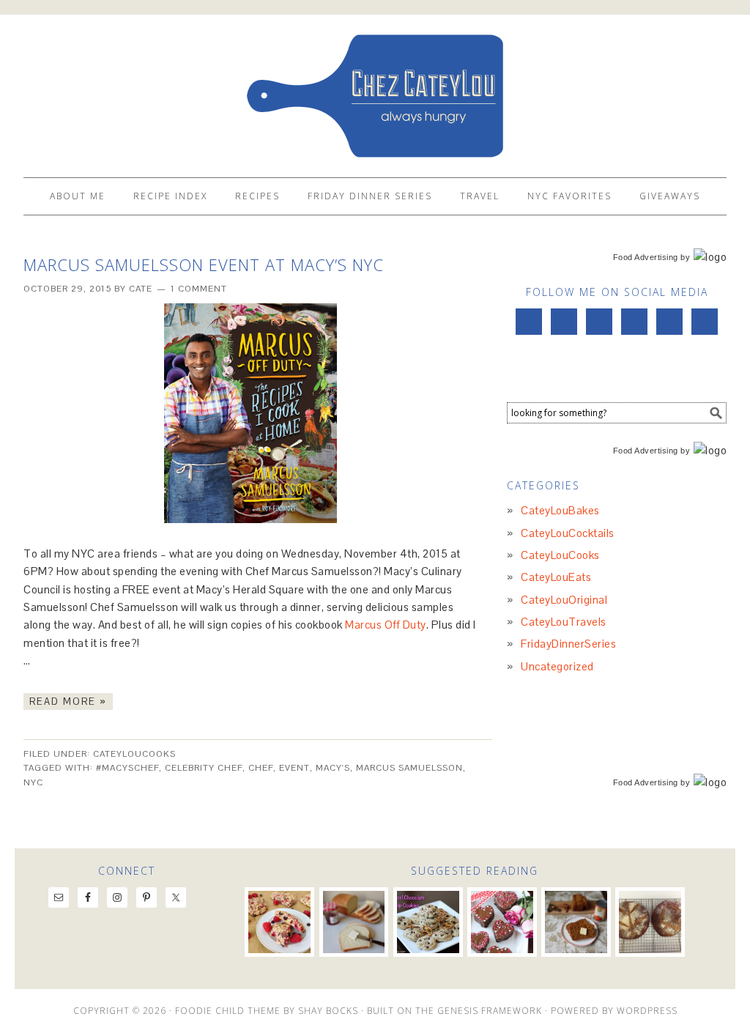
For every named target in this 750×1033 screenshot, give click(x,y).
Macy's (333, 768)
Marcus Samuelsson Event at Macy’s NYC (203, 264)
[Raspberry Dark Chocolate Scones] (279, 922)
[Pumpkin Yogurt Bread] (576, 922)
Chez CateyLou (375, 89)
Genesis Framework (489, 1010)
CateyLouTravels (563, 622)
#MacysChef (127, 768)
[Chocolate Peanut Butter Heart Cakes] (502, 922)
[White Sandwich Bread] (354, 922)
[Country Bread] (650, 922)
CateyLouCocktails (568, 533)
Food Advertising (645, 257)
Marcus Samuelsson (409, 768)
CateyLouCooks (134, 754)
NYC (33, 782)
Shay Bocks (328, 1010)
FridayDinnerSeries (568, 644)
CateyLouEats (556, 577)
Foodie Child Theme (228, 1010)
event (294, 768)
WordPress (647, 1010)
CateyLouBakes (560, 510)
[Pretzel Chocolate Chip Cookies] (428, 922)
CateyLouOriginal (564, 600)
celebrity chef (203, 768)
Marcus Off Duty (385, 625)
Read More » (68, 701)
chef (260, 768)
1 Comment (199, 289)
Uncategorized (557, 666)
